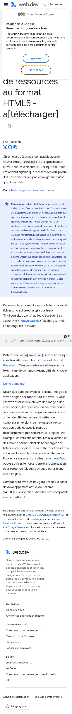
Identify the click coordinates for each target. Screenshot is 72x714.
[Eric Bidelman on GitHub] (10, 148)
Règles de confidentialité (47, 696)
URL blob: (42, 360)
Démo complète (14, 384)
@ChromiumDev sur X (19, 662)
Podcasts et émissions (18, 648)
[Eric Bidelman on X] (5, 148)
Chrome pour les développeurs (24, 630)
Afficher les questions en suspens (25, 615)
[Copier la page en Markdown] (9, 126)
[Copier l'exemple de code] (70, 336)
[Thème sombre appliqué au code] (65, 336)
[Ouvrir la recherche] (44, 4)
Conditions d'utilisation (16, 696)
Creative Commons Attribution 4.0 (45, 514)
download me (30, 321)
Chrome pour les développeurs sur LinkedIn (31, 674)
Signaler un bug (15, 609)
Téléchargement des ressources (32, 190)
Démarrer (36, 70)
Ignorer (36, 58)
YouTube (11, 668)
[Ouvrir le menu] (6, 4)
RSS (8, 680)
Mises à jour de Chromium (21, 636)
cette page (51, 458)
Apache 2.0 (9, 523)
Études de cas (14, 642)
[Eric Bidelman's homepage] (15, 148)
